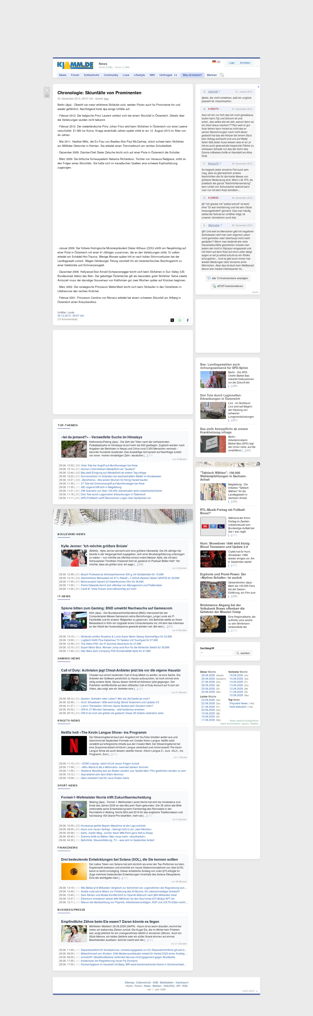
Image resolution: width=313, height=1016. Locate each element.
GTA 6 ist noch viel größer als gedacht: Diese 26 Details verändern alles (122, 713)
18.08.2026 (208, 716)
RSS (185, 985)
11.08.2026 (236, 691)
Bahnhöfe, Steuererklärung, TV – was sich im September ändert (117, 840)
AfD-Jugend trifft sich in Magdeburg (101, 487)
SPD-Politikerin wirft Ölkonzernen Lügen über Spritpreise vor (116, 498)
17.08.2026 (208, 720)
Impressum (182, 982)
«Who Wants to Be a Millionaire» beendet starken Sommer (114, 767)
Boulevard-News (71, 534)
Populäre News (239, 703)
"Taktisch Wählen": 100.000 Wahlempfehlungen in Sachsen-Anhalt (223, 476)
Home (129, 985)
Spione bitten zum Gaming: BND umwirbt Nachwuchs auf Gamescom (116, 608)
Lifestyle (139, 75)
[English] (218, 62)
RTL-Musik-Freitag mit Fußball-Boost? (223, 511)
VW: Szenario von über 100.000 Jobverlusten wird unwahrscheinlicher (121, 490)
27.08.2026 (208, 681)
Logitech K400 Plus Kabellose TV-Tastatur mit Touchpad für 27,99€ (119, 640)
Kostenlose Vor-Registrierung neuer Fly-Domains (109, 960)
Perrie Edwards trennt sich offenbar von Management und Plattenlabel (121, 585)
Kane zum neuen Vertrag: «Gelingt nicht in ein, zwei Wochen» (116, 829)
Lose (126, 75)
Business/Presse (71, 909)
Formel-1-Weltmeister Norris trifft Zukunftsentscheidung (106, 797)
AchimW (213, 91)
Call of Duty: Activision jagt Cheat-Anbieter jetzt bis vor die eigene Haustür (121, 670)
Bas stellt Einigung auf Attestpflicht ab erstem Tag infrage (113, 472)
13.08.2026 (236, 685)
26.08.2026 (208, 685)
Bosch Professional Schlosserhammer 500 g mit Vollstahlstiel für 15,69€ (122, 574)
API (178, 985)
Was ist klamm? (192, 75)
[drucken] (46, 95)
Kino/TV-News (68, 720)
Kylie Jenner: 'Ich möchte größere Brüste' (94, 545)
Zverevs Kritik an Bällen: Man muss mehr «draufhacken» (113, 836)
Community (111, 75)
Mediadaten (167, 982)
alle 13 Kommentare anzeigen (230, 278)
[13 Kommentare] (67, 319)
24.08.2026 (208, 691)
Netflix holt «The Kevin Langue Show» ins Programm (103, 732)
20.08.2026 (208, 710)
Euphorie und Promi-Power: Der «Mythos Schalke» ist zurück (223, 576)
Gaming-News (68, 658)
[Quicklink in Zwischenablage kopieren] (46, 90)
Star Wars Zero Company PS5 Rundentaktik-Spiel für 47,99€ (116, 651)
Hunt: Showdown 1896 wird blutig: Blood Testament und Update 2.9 (120, 702)
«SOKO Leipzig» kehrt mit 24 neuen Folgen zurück (110, 763)
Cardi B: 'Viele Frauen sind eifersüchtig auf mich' (109, 588)
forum (255, 292)
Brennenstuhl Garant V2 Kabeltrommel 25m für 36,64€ (112, 581)
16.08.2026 (236, 675)
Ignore (245, 723)
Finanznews (67, 847)
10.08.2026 (236, 695)
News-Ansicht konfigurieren (244, 720)
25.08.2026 (208, 688)
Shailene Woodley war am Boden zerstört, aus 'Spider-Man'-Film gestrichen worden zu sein (133, 770)
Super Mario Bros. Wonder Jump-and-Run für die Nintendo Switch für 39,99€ (125, 647)
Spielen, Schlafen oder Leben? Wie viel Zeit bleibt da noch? (115, 698)
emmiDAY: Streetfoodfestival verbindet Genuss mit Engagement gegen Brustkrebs (128, 957)
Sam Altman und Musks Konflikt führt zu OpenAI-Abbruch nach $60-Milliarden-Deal (129, 895)
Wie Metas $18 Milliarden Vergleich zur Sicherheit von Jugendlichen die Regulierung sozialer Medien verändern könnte (150, 887)
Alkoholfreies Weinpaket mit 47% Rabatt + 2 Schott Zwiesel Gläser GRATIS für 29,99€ (130, 578)
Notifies (254, 723)
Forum (75, 75)
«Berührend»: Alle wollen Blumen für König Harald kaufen (114, 480)
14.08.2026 (236, 681)
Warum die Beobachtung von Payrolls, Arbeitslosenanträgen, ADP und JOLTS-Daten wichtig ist (136, 902)
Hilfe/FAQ (169, 985)
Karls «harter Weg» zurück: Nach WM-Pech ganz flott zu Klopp (117, 833)
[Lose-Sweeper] (222, 76)
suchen (245, 653)
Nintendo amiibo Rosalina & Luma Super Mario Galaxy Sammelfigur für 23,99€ (126, 636)
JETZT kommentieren (230, 286)
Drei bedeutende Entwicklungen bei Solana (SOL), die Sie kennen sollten (119, 859)
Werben (212, 75)
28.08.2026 (208, 678)
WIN (152, 75)
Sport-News (67, 785)
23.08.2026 (208, 700)
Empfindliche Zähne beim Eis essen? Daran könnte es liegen (110, 921)
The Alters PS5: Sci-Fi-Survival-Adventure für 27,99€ (111, 643)
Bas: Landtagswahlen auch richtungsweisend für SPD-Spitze (224, 366)
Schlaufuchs (91, 75)
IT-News (64, 596)
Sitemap (129, 982)
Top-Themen (67, 425)
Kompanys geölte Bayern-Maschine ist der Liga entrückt (113, 825)
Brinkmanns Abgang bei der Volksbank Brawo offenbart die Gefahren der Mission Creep (222, 608)
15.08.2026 (236, 678)
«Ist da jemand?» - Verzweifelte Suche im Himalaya (101, 436)
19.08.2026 (208, 713)
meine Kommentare (230, 723)
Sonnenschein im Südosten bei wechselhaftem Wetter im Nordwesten (121, 476)
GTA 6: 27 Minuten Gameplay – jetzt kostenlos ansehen (113, 709)
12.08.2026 (236, 688)
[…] (146, 455)
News (62, 75)
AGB (155, 982)
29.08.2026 (208, 675)
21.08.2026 (208, 706)
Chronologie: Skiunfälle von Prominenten (99, 92)
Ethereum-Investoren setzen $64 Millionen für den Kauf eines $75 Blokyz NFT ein (128, 898)
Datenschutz (143, 982)
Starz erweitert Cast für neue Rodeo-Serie (105, 778)
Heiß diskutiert (238, 706)
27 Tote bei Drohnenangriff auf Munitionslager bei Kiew (113, 483)
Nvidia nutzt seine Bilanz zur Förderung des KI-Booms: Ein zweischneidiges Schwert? (130, 891)
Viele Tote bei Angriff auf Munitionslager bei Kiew (109, 465)
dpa (106, 98)
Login (232, 62)
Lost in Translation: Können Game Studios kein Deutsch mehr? (117, 705)
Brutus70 (213, 163)
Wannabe (214, 225)
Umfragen (168, 75)
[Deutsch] (214, 62)
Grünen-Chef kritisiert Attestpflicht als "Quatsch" (108, 469)
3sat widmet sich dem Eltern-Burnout (102, 774)
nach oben (248, 990)
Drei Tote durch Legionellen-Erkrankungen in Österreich (113, 494)
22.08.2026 (208, 703)
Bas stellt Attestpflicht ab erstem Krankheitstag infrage (224, 430)
